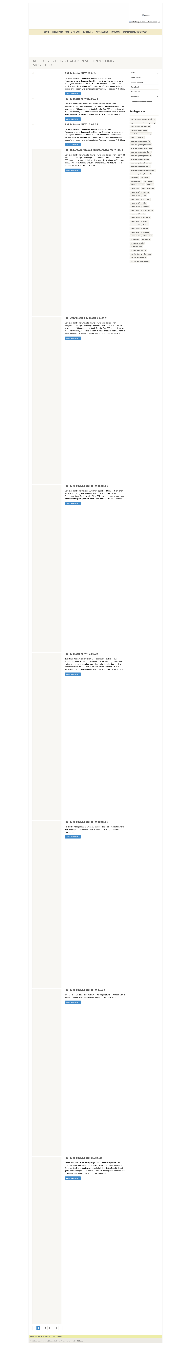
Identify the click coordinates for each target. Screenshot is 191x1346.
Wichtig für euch (72, 32)
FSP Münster (135, 188)
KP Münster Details (137, 243)
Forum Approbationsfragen (135, 32)
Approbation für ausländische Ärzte (143, 119)
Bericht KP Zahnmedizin (139, 130)
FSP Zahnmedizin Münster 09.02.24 (86, 318)
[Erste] (34, 1328)
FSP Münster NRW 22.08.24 (81, 98)
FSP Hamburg (148, 181)
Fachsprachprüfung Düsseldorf (141, 148)
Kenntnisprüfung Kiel (138, 214)
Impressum (115, 32)
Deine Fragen (57, 32)
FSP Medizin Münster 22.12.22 (83, 1157)
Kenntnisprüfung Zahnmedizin (141, 236)
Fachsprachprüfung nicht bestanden (143, 170)
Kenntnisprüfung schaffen (140, 232)
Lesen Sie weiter (72, 93)
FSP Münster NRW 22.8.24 (80, 73)
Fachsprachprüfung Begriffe (140, 141)
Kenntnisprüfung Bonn (138, 196)
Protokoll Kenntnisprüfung (140, 261)
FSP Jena (150, 185)
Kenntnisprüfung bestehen (140, 192)
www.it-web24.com (77, 1341)
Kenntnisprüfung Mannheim (140, 217)
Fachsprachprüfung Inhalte (140, 159)
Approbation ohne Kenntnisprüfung (143, 123)
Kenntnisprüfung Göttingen (140, 199)
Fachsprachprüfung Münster (140, 166)
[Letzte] (60, 1328)
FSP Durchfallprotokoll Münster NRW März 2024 (94, 150)
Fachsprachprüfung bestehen (141, 145)
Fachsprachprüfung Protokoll (141, 174)
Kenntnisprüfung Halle (138, 203)
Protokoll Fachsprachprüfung (141, 254)
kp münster (146, 239)
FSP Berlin (134, 177)
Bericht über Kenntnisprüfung (141, 134)
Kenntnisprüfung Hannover (140, 207)
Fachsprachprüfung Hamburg (141, 152)
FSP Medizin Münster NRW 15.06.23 (86, 486)
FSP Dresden (145, 177)
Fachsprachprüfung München (141, 163)
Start (46, 32)
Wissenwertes (102, 32)
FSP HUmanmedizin (137, 185)
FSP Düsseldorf (136, 181)
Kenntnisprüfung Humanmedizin (142, 210)
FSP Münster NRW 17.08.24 (81, 124)
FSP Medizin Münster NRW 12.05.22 (86, 821)
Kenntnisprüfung (148, 188)
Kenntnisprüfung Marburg (139, 221)
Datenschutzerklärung (40, 1336)
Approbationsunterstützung (140, 126)
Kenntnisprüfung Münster (139, 228)
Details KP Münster (137, 137)
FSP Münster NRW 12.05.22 (81, 654)
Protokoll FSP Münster (138, 257)
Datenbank (88, 32)
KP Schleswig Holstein (138, 250)
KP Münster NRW (136, 247)
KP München (135, 239)
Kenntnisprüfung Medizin (139, 225)
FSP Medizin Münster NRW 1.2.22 (85, 989)
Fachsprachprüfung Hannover (141, 156)
